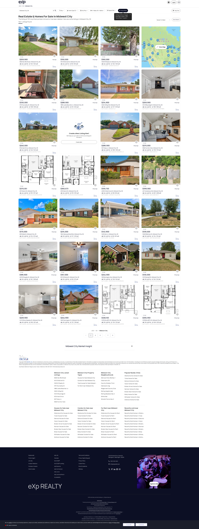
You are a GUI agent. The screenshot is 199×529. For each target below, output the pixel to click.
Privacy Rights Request (84, 458)
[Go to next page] (113, 335)
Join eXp (30, 460)
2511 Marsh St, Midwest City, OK (28, 191)
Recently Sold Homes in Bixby (133, 432)
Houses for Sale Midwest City (86, 378)
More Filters (124, 10)
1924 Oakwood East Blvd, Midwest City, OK (72, 234)
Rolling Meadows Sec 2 (108, 394)
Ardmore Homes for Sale (132, 400)
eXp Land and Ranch (59, 474)
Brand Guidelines (83, 466)
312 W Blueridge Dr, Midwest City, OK (152, 105)
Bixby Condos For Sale (84, 432)
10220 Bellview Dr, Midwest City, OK (152, 234)
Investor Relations (32, 463)
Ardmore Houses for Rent (108, 437)
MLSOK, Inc (30, 362)
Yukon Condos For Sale (84, 421)
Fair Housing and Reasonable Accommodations (99, 503)
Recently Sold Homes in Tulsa (133, 416)
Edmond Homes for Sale (132, 381)
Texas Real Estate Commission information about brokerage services (99, 508)
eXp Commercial (58, 469)
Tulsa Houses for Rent (107, 416)
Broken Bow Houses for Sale (62, 429)
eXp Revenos (57, 466)
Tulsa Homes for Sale (131, 378)
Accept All (128, 524)
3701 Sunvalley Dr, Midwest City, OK (29, 105)
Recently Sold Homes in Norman (134, 426)
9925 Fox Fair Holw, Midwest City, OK (152, 148)
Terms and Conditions (84, 455)
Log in (173, 2)
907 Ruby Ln (58, 399)
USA (92, 331)
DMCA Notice (99, 500)
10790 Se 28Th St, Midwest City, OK (111, 320)
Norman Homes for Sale (132, 389)
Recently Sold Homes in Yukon (134, 421)
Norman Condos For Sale (85, 426)
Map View (177, 10)
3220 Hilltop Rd (58, 391)
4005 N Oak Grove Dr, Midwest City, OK (112, 191)
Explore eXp (31, 455)
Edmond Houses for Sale (61, 418)
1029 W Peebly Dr (59, 383)
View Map (162, 47)
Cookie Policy (82, 463)
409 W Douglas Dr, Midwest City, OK (29, 277)
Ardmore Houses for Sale (61, 437)
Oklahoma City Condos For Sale (87, 413)
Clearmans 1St (105, 380)
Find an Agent (31, 458)
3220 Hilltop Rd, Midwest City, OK (110, 105)
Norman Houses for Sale (61, 426)
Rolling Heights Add (107, 391)
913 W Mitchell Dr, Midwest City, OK (70, 62)
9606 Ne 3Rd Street (60, 378)
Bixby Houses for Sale (60, 432)
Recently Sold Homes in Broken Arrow (134, 424)
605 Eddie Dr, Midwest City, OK (28, 234)
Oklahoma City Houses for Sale (63, 413)
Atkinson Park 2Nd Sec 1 (108, 378)
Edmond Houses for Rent (108, 418)
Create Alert (79, 142)
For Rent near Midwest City (86, 386)
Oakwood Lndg (105, 386)
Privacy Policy (82, 460)
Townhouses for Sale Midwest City (87, 383)
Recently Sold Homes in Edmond (134, 418)
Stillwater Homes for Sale (132, 397)
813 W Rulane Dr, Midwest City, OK (70, 277)
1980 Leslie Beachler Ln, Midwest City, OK (72, 105)
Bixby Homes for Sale (131, 394)
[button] (99, 346)
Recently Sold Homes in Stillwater (134, 434)
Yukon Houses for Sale (61, 421)
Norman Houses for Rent (108, 426)
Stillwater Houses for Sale (62, 434)
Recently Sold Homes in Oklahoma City (134, 413)
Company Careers (32, 466)
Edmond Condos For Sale (85, 418)
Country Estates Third (107, 383)
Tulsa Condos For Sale (84, 416)
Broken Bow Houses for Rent (109, 429)
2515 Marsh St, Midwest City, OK (69, 191)
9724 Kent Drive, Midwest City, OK (29, 148)
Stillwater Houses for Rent (109, 434)
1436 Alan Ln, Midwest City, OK (109, 234)
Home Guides (31, 469)
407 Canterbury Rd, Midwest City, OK (152, 191)
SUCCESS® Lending (59, 463)
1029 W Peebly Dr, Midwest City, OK (111, 62)
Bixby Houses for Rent (107, 432)
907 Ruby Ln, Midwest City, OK (109, 148)
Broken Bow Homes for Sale (133, 392)
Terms (110, 522)
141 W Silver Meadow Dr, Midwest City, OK (31, 320)
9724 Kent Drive (59, 396)
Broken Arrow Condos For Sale (87, 424)
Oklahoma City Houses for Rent (110, 413)
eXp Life (56, 455)
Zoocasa (56, 458)
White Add (104, 396)
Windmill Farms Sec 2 (107, 399)
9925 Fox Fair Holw (59, 402)
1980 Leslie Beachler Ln (61, 388)
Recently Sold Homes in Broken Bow (134, 429)
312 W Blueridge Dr (59, 394)
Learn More (118, 513)
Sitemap (81, 469)
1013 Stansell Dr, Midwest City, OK (151, 277)
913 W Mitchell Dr (59, 380)
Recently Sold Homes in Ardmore (134, 437)
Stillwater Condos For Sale (85, 434)
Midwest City (103, 331)
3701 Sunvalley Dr (59, 386)
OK (97, 331)
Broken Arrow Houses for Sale (63, 424)
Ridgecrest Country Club (108, 388)
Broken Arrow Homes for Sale (133, 386)
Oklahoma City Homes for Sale (134, 376)
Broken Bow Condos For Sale (86, 429)
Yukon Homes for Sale (131, 384)
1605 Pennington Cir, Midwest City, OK (71, 320)
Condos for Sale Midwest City (86, 380)
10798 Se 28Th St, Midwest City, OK (152, 320)
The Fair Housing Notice (118, 511)
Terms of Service (111, 502)
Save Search (176, 19)
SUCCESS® (57, 460)
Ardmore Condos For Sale (85, 437)
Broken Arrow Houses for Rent (110, 424)
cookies (10, 522)
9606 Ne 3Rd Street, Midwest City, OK (30, 62)
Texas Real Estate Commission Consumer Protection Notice (99, 510)
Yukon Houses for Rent (108, 421)
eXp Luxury (57, 471)
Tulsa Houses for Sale (60, 416)
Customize (141, 524)
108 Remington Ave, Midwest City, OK (111, 277)
